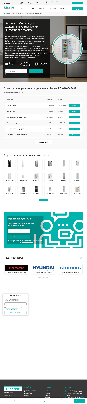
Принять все (79, 400)
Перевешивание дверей (15, 129)
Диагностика (11, 105)
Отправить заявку (36, 71)
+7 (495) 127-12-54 (53, 2)
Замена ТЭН (11, 111)
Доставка (53, 8)
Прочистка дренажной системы (18, 135)
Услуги (23, 8)
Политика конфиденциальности (53, 401)
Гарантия (41, 8)
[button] (78, 257)
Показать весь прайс (43, 142)
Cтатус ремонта (77, 2)
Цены (33, 8)
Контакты (62, 8)
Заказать (74, 105)
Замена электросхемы (15, 123)
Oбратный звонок (77, 8)
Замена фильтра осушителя (16, 117)
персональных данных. (12, 75)
